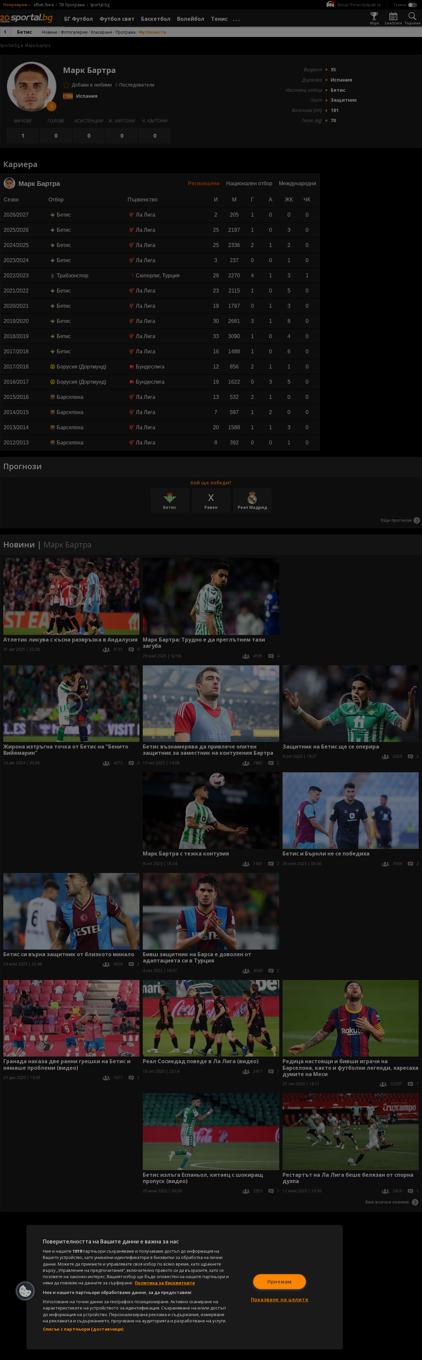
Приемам (279, 1281)
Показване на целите (280, 1299)
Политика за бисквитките (165, 1283)
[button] (25, 1291)
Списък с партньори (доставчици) (83, 1329)
